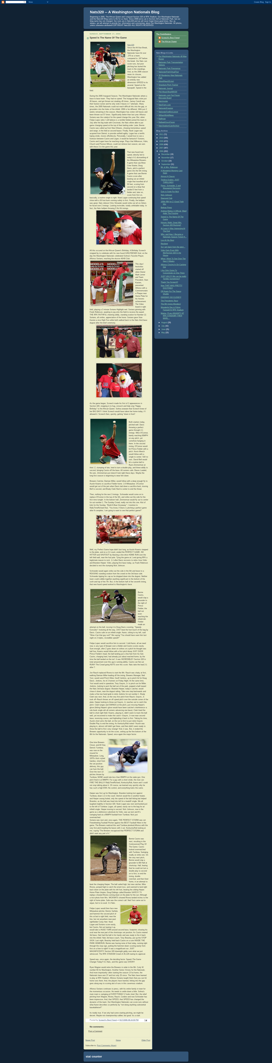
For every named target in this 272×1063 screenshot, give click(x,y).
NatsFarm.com (165, 105)
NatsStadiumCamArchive (169, 126)
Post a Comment (95, 1031)
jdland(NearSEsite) (166, 81)
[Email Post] (145, 1020)
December (165, 154)
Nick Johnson (166, 195)
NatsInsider (163, 101)
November (165, 158)
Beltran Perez (166, 208)
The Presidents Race (169, 301)
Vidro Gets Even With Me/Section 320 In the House (171, 252)
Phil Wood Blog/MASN (168, 92)
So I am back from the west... (173, 247)
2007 (161, 148)
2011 (161, 134)
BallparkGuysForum (167, 122)
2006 (161, 151)
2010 (161, 138)
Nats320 (130, 45)
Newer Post (90, 1040)
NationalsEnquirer (166, 108)
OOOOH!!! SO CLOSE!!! (171, 297)
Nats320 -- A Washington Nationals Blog (124, 12)
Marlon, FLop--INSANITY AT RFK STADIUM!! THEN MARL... (172, 315)
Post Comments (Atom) (106, 1046)
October (164, 161)
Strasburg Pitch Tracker (168, 85)
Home (118, 1040)
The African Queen (169, 42)
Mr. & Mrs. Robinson (169, 167)
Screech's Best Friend (170, 38)
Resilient (164, 244)
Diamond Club (166, 198)
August (164, 323)
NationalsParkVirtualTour (169, 72)
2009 (161, 141)
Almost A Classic (168, 176)
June (163, 329)
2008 (161, 145)
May (163, 333)
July (163, 326)
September (166, 164)
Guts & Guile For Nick (170, 192)
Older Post (146, 1040)
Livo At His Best (167, 240)
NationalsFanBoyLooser (168, 112)
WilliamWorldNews (166, 115)
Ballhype (162, 119)
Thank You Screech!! (169, 282)
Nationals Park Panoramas (169, 68)
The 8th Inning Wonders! (171, 304)
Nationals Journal (166, 88)
